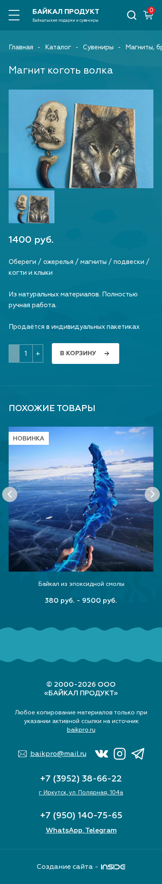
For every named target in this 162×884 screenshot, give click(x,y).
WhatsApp (64, 830)
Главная (21, 47)
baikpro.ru (81, 729)
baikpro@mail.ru (58, 753)
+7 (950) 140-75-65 (81, 815)
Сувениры (98, 47)
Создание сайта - (67, 866)
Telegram (101, 830)
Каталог (58, 47)
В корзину (78, 353)
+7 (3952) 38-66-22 (81, 778)
